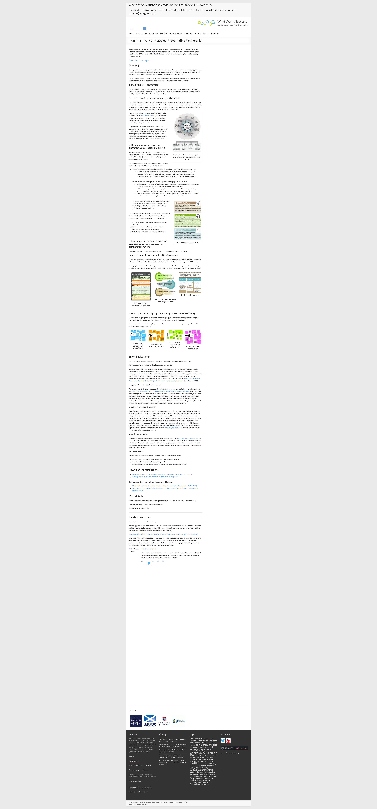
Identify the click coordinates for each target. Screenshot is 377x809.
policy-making (195, 772)
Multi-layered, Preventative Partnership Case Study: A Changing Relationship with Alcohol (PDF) (164, 486)
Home (131, 33)
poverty (203, 772)
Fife (211, 761)
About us (215, 33)
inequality (212, 764)
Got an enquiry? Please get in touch (140, 765)
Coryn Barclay (204, 757)
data (211, 757)
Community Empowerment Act (201, 749)
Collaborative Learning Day (149, 116)
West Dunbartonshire (200, 781)
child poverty (210, 738)
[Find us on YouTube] (228, 740)
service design (204, 778)
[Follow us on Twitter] (223, 740)
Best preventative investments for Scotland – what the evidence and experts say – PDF (160, 391)
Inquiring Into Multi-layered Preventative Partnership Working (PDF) (155, 477)
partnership (206, 769)
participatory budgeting (199, 768)
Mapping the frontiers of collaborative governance (146, 522)
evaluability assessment (206, 759)
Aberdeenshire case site (149, 549)
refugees (212, 774)
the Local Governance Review (188, 438)
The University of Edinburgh (136, 804)
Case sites (188, 33)
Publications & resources (171, 33)
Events (206, 33)
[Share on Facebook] (143, 563)
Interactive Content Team (169, 802)
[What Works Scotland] (206, 21)
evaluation (193, 761)
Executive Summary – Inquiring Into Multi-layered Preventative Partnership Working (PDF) (162, 474)
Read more (132, 756)
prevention (211, 772)
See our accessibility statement (138, 792)
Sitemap (146, 804)
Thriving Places (201, 780)
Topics (198, 33)
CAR (205, 739)
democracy (194, 759)
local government (194, 765)
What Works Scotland (232, 21)
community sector (195, 757)
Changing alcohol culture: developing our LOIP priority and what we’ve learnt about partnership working (163, 534)
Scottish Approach (203, 776)
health (194, 763)
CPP (209, 757)
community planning (197, 751)
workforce (199, 784)
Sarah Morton (193, 776)
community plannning (211, 755)
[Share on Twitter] (149, 563)
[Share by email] (164, 563)
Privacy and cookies (135, 781)
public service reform (200, 773)
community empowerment (201, 747)
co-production (211, 741)
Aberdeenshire (195, 739)
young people (205, 784)
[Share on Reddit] (154, 563)
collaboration (196, 742)
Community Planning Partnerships (203, 754)
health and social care (203, 763)
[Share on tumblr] (159, 563)
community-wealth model (173, 428)
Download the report (140, 60)
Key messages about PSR (147, 33)
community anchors (206, 744)
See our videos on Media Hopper (230, 753)
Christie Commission (198, 741)
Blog (163, 734)
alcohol (202, 738)
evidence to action (203, 761)
